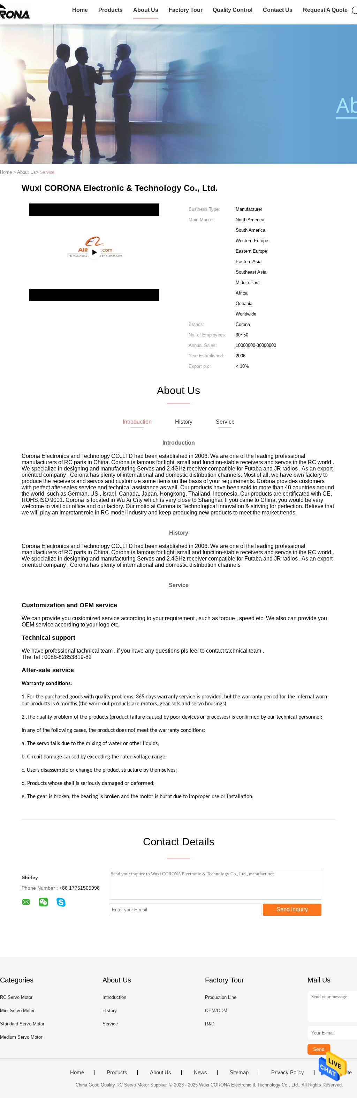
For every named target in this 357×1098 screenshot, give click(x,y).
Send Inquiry (292, 909)
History (109, 1010)
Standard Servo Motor (22, 1023)
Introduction (114, 997)
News (200, 1072)
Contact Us (278, 10)
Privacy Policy (287, 1072)
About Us (145, 10)
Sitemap (239, 1072)
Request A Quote (325, 10)
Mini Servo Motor (17, 1010)
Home (80, 10)
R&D (209, 1023)
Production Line (220, 997)
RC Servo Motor (16, 997)
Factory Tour (186, 10)
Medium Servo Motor (21, 1037)
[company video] (94, 252)
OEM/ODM (216, 1010)
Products (110, 10)
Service (110, 1023)
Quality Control (232, 10)
